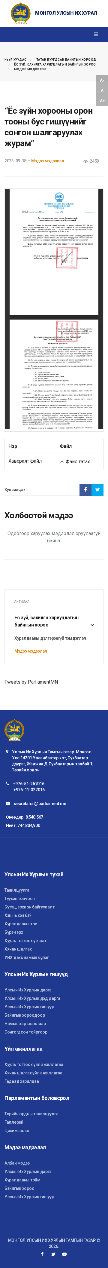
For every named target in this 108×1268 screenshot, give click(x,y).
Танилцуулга (16, 890)
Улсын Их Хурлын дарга (28, 990)
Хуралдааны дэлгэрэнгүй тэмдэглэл (50, 638)
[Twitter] (53, 1254)
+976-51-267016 (28, 783)
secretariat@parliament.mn (40, 803)
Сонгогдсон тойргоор (25, 1032)
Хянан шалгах (18, 949)
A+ (102, 100)
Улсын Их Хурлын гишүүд (29, 1006)
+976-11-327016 (29, 789)
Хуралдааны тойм (22, 1180)
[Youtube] (64, 1254)
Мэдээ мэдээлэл (30, 69)
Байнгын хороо (19, 1188)
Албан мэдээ (17, 1163)
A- (102, 80)
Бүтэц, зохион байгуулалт (29, 907)
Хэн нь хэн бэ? (18, 915)
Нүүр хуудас (15, 59)
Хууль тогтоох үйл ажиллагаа (33, 1064)
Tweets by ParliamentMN (31, 682)
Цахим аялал (17, 1130)
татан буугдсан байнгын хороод (66, 59)
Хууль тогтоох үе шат (25, 940)
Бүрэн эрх (13, 932)
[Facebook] (42, 1254)
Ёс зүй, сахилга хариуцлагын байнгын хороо (55, 64)
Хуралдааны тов (20, 923)
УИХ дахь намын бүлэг (26, 957)
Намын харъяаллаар (25, 1023)
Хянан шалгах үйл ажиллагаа (33, 1072)
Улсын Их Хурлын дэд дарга (32, 998)
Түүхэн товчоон (19, 898)
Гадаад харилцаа (21, 1081)
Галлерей (13, 1122)
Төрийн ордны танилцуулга (31, 1113)
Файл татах (77, 461)
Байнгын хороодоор (24, 1015)
